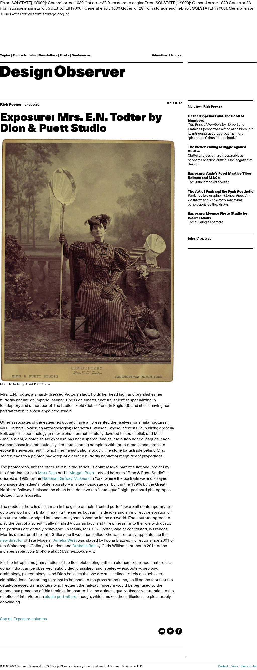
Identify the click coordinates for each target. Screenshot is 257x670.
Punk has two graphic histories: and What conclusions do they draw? (220, 198)
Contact (223, 666)
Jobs (32, 55)
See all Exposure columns (23, 618)
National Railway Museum (66, 478)
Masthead (176, 55)
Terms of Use (248, 666)
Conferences (81, 55)
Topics (5, 55)
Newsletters (47, 55)
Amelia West (65, 540)
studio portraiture (60, 596)
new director (11, 540)
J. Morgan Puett (80, 472)
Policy (234, 666)
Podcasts (20, 55)
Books (64, 55)
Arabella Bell (83, 545)
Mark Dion (47, 472)
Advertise (159, 55)
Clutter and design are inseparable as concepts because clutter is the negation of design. (220, 156)
